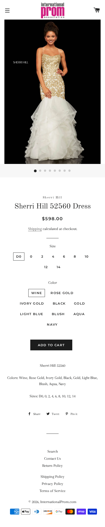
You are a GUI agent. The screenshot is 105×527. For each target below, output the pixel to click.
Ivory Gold (32, 303)
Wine (36, 293)
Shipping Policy (52, 476)
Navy (52, 324)
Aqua (79, 314)
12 (46, 267)
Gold (79, 303)
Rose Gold (62, 293)
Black (59, 303)
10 (87, 256)
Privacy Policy (52, 483)
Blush (58, 314)
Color (52, 282)
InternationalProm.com (58, 502)
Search (52, 451)
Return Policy (52, 465)
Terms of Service (52, 491)
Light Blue (31, 314)
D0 (19, 256)
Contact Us (52, 458)
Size (53, 246)
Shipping (35, 229)
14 (59, 267)
